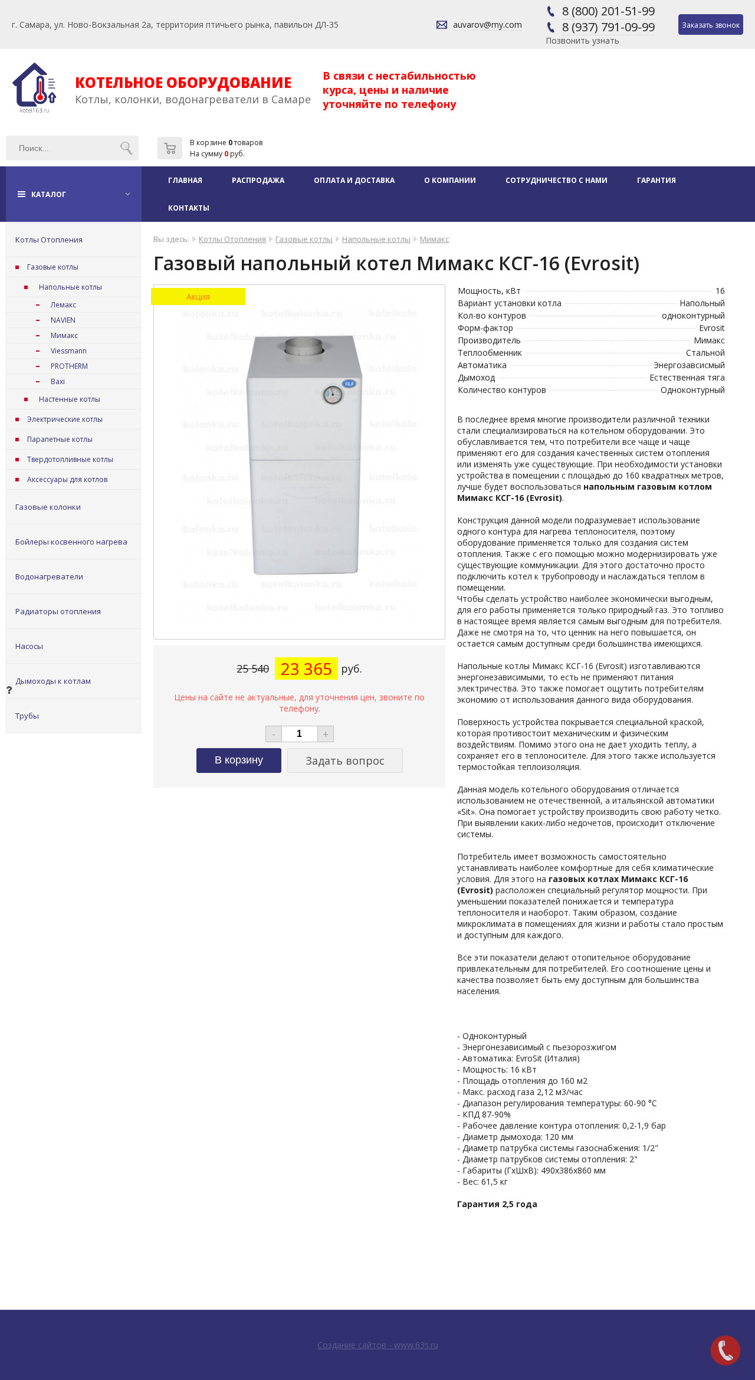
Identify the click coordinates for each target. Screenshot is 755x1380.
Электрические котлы (65, 419)
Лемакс (63, 305)
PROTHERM (69, 366)
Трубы (27, 715)
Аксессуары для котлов (67, 479)
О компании (450, 180)
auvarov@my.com (487, 24)
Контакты (188, 208)
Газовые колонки (48, 506)
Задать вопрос (345, 760)
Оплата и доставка (354, 180)
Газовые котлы (52, 267)
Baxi (58, 381)
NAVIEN (63, 320)
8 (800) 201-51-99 (608, 11)
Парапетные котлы (60, 439)
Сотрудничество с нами (556, 180)
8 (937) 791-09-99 (608, 27)
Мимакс (64, 335)
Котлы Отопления (49, 239)
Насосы (29, 646)
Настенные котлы (69, 399)
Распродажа (258, 180)
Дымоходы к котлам (53, 681)
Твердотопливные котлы (70, 459)
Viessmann (69, 351)
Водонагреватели (49, 576)
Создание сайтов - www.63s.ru (377, 1345)
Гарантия (656, 180)
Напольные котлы (70, 287)
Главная (185, 180)
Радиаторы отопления (58, 611)
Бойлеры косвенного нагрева (71, 541)
